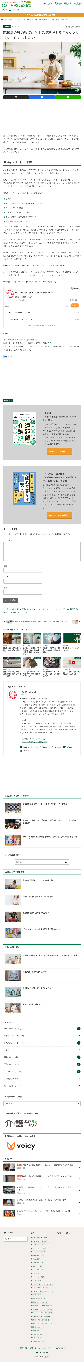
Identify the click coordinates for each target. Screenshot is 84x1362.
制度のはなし (11, 1057)
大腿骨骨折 (36, 1295)
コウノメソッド (38, 1248)
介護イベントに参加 (14, 1036)
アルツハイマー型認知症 (40, 1241)
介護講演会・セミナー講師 (16, 1043)
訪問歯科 (46, 1316)
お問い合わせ (60, 1348)
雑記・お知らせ (12, 1086)
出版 (7, 1050)
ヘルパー (36, 1266)
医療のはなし (11, 1064)
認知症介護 (21, 19)
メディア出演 (37, 1270)
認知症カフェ (37, 1327)
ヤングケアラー (38, 1273)
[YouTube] (10, 10)
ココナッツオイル (38, 1252)
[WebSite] (24, 747)
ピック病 (36, 1259)
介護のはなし (13, 19)
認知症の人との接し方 (40, 1320)
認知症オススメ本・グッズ (42, 1323)
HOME (5, 19)
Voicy (35, 1237)
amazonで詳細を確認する (59, 451)
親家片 (35, 1316)
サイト (6, 588)
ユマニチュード (38, 1277)
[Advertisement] (42, 116)
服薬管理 (36, 1305)
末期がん (48, 1305)
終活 (35, 1313)
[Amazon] (24, 751)
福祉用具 (48, 1309)
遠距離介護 (11, 1079)
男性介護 (36, 1309)
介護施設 (36, 1291)
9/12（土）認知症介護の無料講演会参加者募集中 (42, 15)
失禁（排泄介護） (39, 1298)
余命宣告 (49, 1291)
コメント (8, 540)
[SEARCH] (18, 10)
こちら (49, 343)
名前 (5, 566)
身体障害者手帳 (38, 1334)
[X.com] (7, 10)
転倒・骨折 (37, 1338)
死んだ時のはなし (13, 1071)
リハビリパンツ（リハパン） (42, 1284)
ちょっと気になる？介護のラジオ (34, 742)
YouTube (46, 1237)
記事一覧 (33, 1348)
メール (6, 577)
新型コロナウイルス (39, 1302)
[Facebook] (3, 10)
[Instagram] (14, 10)
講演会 (35, 1330)
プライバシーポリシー (46, 1348)
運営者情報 (24, 1348)
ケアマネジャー (38, 1245)
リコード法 (36, 1280)
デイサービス (37, 1255)
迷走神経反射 (37, 1341)
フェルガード (37, 1262)
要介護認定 (47, 1313)
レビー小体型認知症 (39, 1287)
